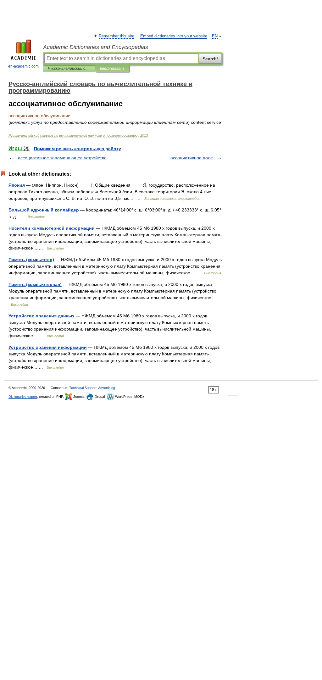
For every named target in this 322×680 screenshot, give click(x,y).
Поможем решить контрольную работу (77, 148)
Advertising (106, 388)
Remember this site (116, 36)
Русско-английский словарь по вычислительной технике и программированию (69, 68)
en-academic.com (23, 66)
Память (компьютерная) (35, 284)
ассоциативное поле (191, 157)
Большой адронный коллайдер (43, 209)
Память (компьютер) (31, 259)
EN (215, 36)
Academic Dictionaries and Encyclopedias (95, 47)
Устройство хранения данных (41, 315)
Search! (210, 58)
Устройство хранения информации (47, 347)
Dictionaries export (22, 396)
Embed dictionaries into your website (173, 36)
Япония (16, 185)
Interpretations (112, 68)
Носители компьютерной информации (51, 228)
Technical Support (83, 388)
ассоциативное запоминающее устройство (62, 157)
